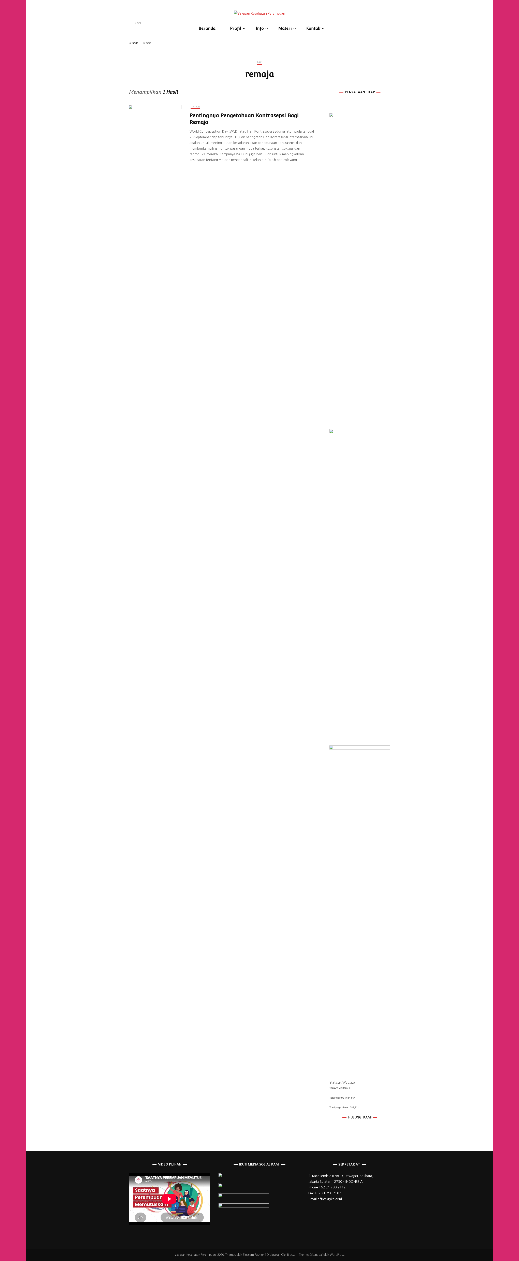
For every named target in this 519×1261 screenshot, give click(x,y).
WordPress (337, 1254)
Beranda (207, 28)
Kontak (313, 28)
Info (260, 28)
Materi (285, 28)
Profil (235, 28)
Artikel (195, 106)
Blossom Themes (298, 1254)
